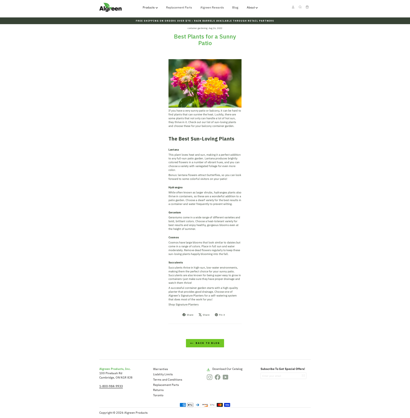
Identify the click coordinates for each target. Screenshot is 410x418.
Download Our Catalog (227, 369)
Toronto (158, 395)
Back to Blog (207, 343)
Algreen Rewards (212, 7)
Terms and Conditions (167, 379)
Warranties (160, 369)
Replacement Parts (179, 7)
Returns (158, 390)
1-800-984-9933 (111, 386)
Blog (235, 7)
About (251, 7)
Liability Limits (163, 374)
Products (149, 7)
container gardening (198, 28)
